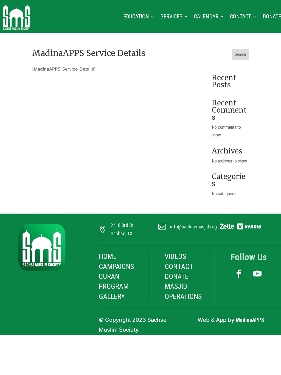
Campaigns (116, 266)
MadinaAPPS (250, 320)
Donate (272, 16)
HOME (108, 256)
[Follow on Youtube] (257, 273)
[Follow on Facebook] (239, 273)
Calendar (206, 16)
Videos (175, 256)
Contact (240, 16)
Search (240, 54)
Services (171, 16)
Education (136, 16)
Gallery (112, 296)
